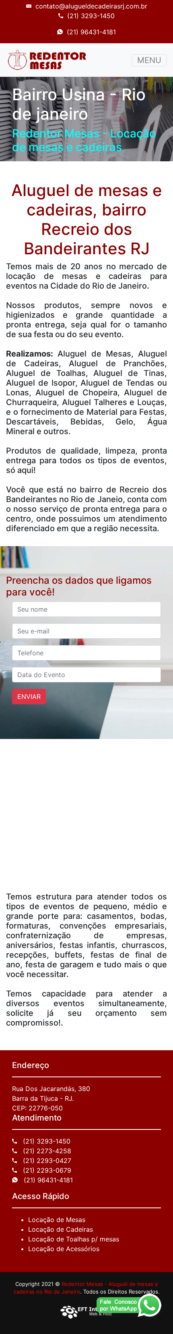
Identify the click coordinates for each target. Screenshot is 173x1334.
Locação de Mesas (56, 1220)
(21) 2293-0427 (46, 1161)
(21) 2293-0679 (46, 1170)
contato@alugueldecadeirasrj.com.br (91, 6)
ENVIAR (29, 696)
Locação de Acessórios (63, 1249)
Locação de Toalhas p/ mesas (73, 1239)
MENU (149, 60)
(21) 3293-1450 (91, 16)
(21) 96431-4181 (91, 32)
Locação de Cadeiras (60, 1229)
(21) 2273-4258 (46, 1151)
